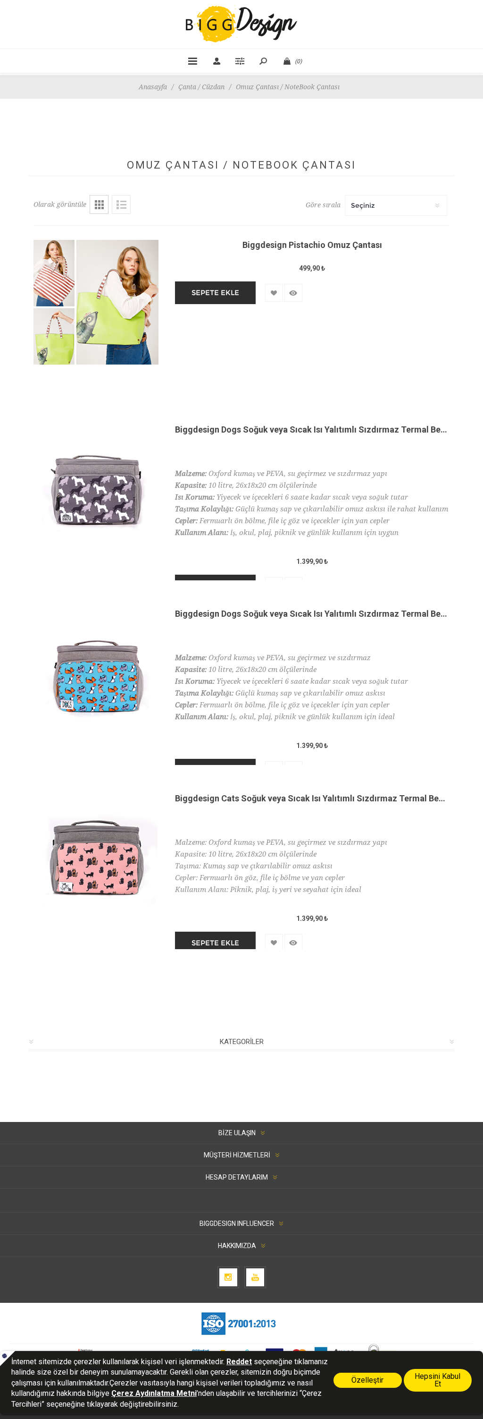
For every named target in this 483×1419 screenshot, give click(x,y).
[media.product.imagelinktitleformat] (95, 318)
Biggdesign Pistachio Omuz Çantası (312, 245)
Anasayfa (153, 87)
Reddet (239, 1361)
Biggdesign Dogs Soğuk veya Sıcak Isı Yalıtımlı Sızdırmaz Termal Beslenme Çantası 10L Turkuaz (312, 614)
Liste (121, 204)
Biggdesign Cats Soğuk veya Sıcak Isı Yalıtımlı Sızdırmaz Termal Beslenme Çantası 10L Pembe (312, 798)
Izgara (99, 204)
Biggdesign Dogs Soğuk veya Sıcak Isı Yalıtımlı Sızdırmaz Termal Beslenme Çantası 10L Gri (312, 429)
